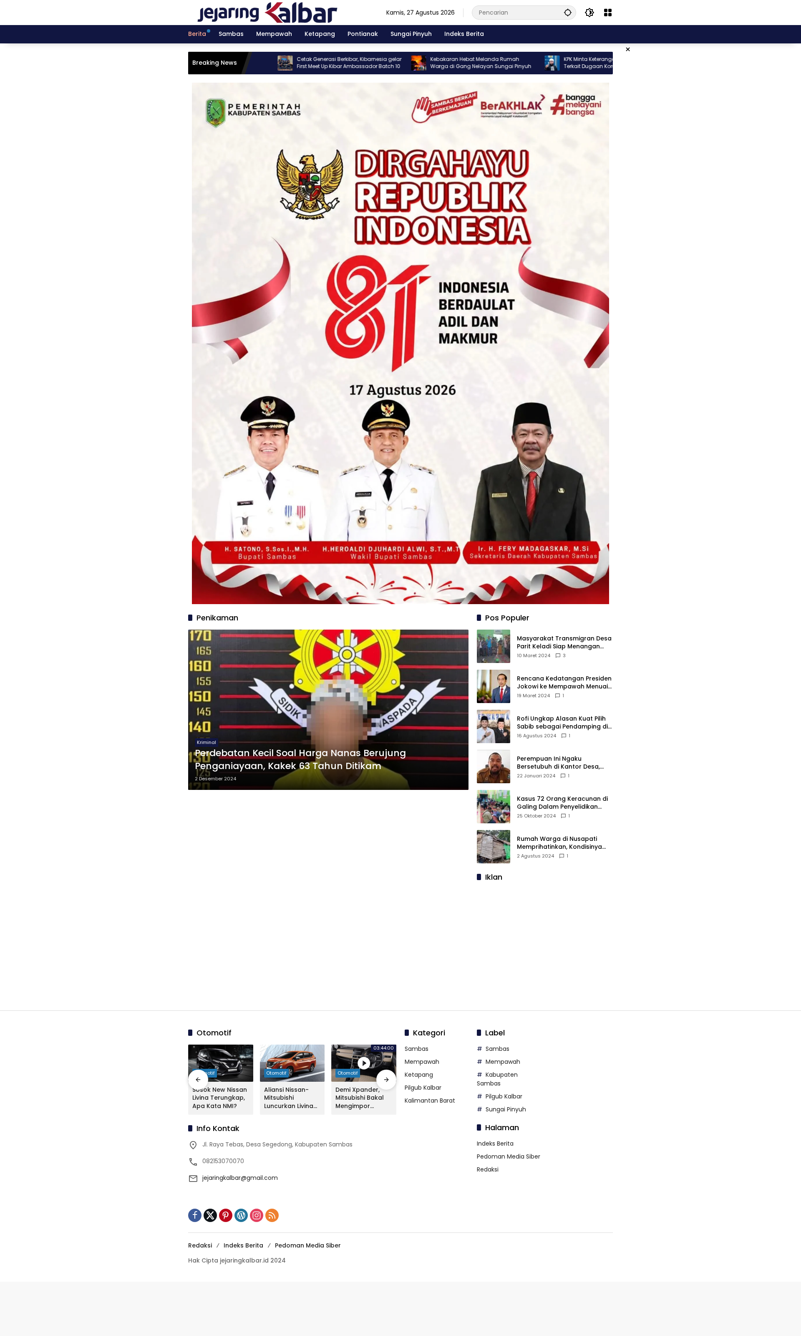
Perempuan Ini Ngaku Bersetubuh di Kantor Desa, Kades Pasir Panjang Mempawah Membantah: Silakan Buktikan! (558, 763)
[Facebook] (195, 1215)
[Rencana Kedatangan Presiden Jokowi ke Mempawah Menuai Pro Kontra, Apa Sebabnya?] (493, 686)
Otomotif (276, 1073)
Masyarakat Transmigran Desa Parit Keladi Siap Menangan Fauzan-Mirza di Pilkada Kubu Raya (564, 643)
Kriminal (206, 742)
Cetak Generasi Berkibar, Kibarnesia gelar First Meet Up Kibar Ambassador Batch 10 (290, 63)
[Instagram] (256, 1215)
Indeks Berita (495, 1143)
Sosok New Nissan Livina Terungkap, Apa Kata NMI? (219, 1098)
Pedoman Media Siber (508, 1156)
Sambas (416, 1049)
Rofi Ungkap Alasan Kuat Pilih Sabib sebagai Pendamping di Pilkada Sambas (562, 723)
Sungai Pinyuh (506, 1109)
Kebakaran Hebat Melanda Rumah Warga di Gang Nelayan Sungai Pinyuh (422, 63)
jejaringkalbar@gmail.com (240, 1178)
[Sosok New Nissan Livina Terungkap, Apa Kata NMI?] (220, 1063)
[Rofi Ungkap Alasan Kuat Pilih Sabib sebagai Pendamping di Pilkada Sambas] (493, 726)
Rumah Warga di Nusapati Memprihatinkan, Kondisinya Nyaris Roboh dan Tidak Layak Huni (563, 843)
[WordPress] (241, 1215)
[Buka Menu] (608, 13)
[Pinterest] (225, 1215)
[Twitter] (210, 1215)
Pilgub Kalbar (423, 1087)
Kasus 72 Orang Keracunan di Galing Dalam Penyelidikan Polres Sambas (562, 803)
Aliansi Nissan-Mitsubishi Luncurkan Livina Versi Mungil (288, 1098)
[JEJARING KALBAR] (267, 12)
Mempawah (422, 1062)
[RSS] (272, 1215)
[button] (567, 12)
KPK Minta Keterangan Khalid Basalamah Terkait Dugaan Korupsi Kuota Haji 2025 (557, 63)
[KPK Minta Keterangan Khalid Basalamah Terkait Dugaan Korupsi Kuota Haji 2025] (493, 63)
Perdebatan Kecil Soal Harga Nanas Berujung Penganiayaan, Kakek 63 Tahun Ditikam (300, 759)
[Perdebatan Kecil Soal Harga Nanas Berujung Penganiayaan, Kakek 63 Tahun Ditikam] (328, 710)
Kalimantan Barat (430, 1100)
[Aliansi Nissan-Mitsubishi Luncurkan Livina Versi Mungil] (292, 1063)
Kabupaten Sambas (497, 1079)
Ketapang (419, 1074)
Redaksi (488, 1169)
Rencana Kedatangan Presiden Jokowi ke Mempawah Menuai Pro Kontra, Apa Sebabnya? (564, 683)
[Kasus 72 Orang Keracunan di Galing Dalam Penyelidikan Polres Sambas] (493, 806)
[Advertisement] (545, 941)
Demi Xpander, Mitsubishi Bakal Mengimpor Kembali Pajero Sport (359, 1098)
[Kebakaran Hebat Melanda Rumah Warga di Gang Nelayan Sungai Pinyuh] (360, 63)
